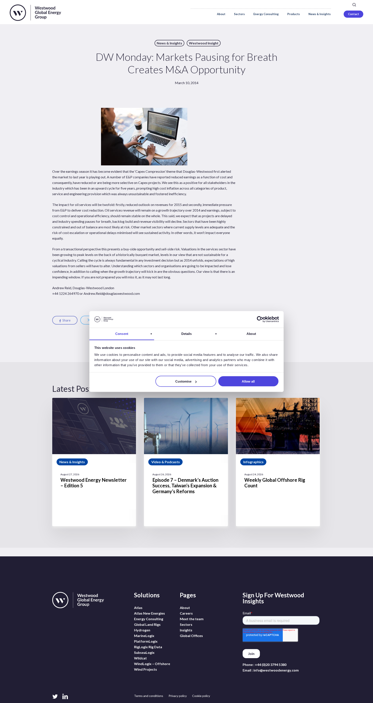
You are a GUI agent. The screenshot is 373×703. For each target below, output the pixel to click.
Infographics (253, 462)
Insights (186, 630)
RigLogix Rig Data (148, 647)
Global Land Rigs (147, 624)
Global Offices (191, 636)
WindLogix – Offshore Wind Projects (152, 666)
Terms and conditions (148, 696)
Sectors (186, 624)
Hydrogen (142, 630)
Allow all (248, 381)
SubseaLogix (144, 652)
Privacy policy (178, 696)
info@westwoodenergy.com (276, 670)
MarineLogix (144, 636)
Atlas (138, 608)
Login (327, 4)
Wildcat (140, 658)
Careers (304, 4)
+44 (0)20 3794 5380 (270, 664)
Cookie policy (201, 696)
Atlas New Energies (149, 613)
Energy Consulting (148, 619)
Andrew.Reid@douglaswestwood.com (112, 293)
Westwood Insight (203, 43)
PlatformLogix (146, 641)
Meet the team (192, 619)
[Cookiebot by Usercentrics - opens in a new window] (260, 319)
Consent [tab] (121, 333)
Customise (183, 381)
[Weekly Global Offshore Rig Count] (278, 462)
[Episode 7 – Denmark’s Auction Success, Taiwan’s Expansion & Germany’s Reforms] (186, 462)
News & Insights (169, 43)
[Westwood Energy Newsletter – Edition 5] (94, 462)
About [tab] (251, 333)
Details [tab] (186, 333)
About (185, 608)
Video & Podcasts (165, 462)
